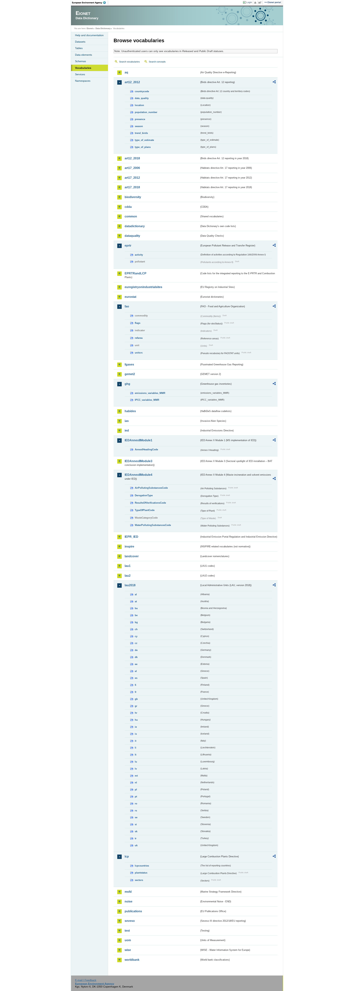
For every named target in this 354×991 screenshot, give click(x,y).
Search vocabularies (129, 62)
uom (128, 940)
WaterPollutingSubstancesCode (153, 525)
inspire (129, 546)
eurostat (130, 296)
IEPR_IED (131, 536)
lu (136, 761)
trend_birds (141, 133)
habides (130, 411)
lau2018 (130, 585)
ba (136, 608)
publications (133, 911)
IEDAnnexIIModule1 (138, 440)
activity (139, 254)
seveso (130, 920)
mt (136, 775)
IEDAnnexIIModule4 (138, 474)
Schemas (80, 61)
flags (137, 323)
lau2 (128, 575)
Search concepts (157, 62)
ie (136, 726)
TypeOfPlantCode (145, 510)
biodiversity (133, 197)
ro (136, 803)
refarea (139, 338)
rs (136, 810)
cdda (128, 206)
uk (136, 845)
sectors (139, 880)
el (136, 671)
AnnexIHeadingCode (146, 449)
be (136, 615)
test (127, 930)
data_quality (142, 98)
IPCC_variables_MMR (147, 400)
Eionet (90, 28)
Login (249, 2)
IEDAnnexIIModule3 (138, 461)
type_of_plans (143, 147)
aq (126, 72)
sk (136, 831)
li (135, 747)
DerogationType (144, 495)
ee (136, 664)
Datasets (80, 41)
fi (135, 685)
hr (136, 712)
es (136, 678)
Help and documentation (89, 35)
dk (136, 657)
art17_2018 (132, 187)
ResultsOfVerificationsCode (150, 502)
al (136, 594)
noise (128, 901)
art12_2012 (132, 82)
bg (136, 622)
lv (136, 768)
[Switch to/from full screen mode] (260, 2)
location (139, 105)
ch (136, 629)
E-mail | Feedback (85, 980)
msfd (128, 891)
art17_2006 (132, 167)
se (136, 817)
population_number (146, 112)
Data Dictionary (103, 28)
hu (136, 719)
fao (127, 306)
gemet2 (130, 374)
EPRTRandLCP (135, 273)
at (136, 601)
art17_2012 (132, 177)
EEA (90, 2)
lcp (127, 856)
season (139, 126)
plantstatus (141, 872)
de (136, 650)
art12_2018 (132, 158)
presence (140, 119)
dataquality (132, 235)
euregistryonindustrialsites (143, 287)
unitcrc (139, 352)
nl (136, 782)
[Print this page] (256, 2)
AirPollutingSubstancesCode (151, 487)
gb (136, 699)
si (136, 824)
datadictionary (135, 226)
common (131, 216)
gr (136, 706)
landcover (132, 556)
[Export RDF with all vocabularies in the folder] (274, 82)
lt (135, 754)
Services (80, 74)
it (135, 740)
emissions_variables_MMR (150, 393)
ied (127, 430)
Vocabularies (83, 67)
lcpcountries (142, 865)
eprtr (128, 245)
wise (128, 950)
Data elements (83, 54)
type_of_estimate (144, 140)
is (136, 733)
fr (135, 692)
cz (136, 643)
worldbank (132, 959)
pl (136, 789)
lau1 (128, 565)
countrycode (142, 91)
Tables (79, 48)
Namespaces (82, 80)
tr (135, 838)
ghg (127, 383)
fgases (129, 364)
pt (136, 796)
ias (127, 420)
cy (136, 636)
